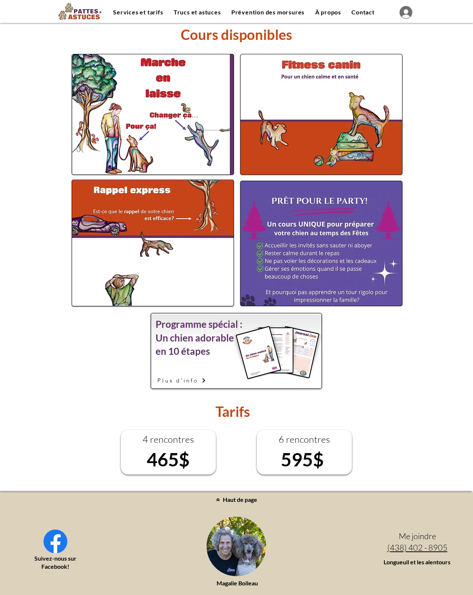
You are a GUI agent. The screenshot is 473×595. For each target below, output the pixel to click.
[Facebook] (55, 541)
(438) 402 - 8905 (417, 547)
